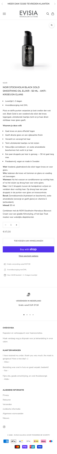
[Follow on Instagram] (4, 426)
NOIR (5, 83)
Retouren (7, 399)
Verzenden (7, 404)
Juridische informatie (11, 409)
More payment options (28, 256)
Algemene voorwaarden (13, 413)
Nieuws (6, 418)
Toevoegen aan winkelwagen (28, 241)
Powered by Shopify (41, 435)
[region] (28, 301)
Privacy (6, 395)
